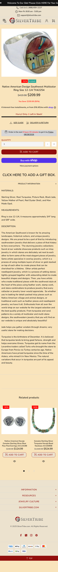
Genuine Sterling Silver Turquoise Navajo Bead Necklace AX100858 (43, 443)
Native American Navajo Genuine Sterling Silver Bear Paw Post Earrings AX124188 (14, 443)
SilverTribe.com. (23, 526)
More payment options (29, 166)
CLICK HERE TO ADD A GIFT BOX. (29, 175)
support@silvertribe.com (31, 15)
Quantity (6, 140)
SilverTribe (25, 20)
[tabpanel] (14, 436)
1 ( (34, 7)
